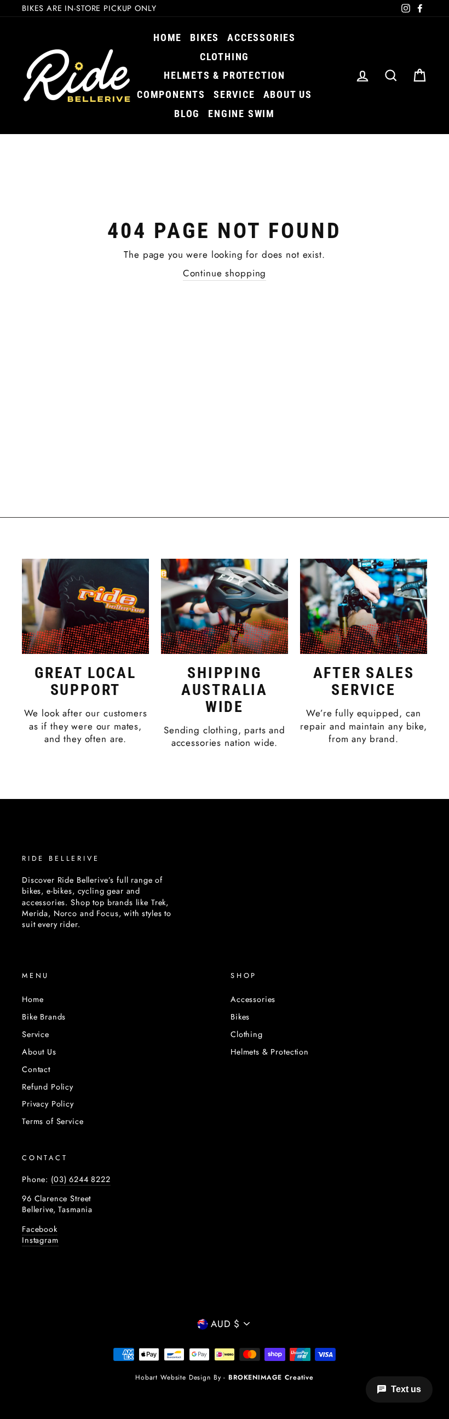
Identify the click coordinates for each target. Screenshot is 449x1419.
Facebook (39, 1229)
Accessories (261, 37)
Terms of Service (53, 1121)
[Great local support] (85, 606)
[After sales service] (363, 606)
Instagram (40, 1240)
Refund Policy (47, 1086)
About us (287, 94)
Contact (36, 1069)
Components (171, 94)
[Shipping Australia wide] (224, 606)
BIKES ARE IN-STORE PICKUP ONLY (89, 8)
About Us (39, 1051)
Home (167, 37)
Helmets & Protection (224, 75)
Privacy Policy (48, 1103)
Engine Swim (241, 113)
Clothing (224, 56)
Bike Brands (44, 1016)
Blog (187, 113)
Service (234, 94)
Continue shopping (224, 273)
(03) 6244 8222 (81, 1179)
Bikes (204, 37)
